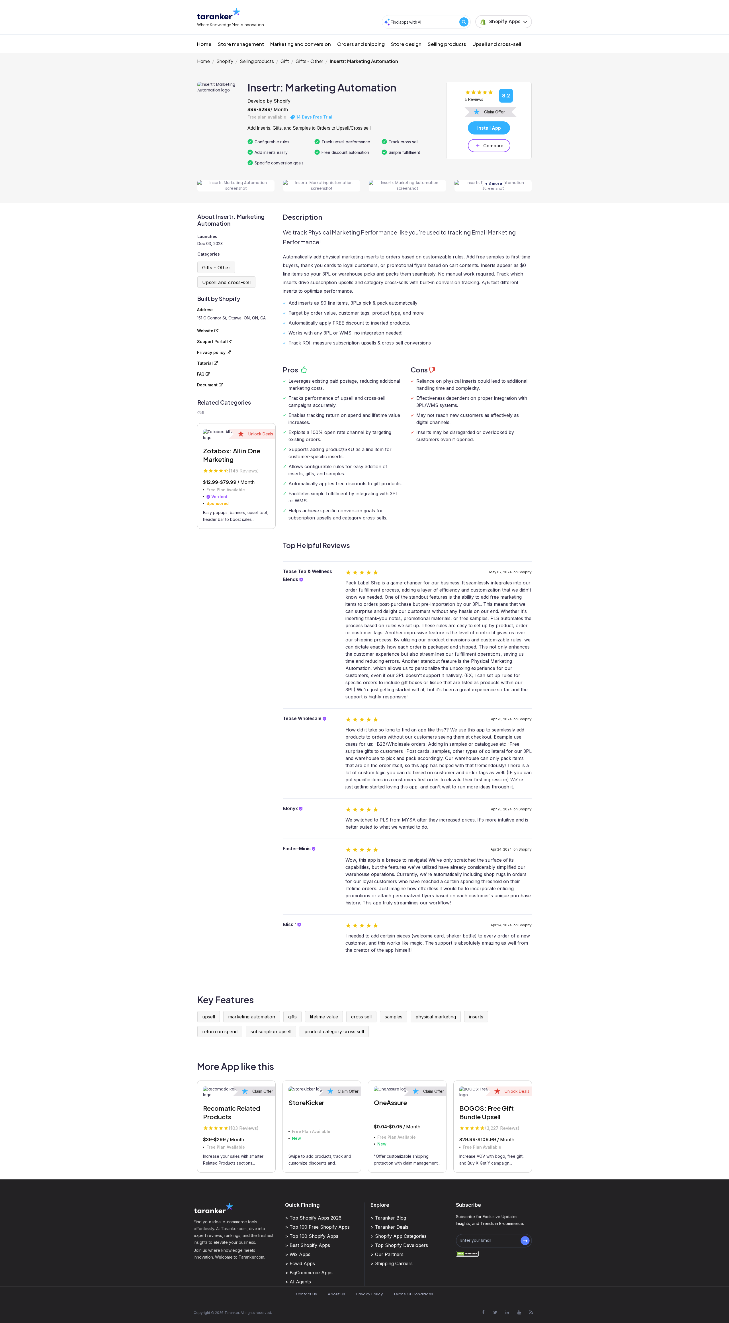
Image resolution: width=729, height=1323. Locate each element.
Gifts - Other (309, 61)
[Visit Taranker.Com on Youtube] (519, 1312)
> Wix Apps (297, 1254)
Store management (241, 44)
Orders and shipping (361, 44)
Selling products (447, 44)
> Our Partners (387, 1254)
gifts (292, 1017)
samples (393, 1017)
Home (204, 44)
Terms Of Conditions (413, 1294)
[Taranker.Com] (218, 13)
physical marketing (435, 1017)
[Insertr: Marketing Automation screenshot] (236, 186)
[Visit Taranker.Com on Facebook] (483, 1312)
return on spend (219, 1031)
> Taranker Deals (389, 1227)
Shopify (224, 61)
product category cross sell (334, 1031)
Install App (489, 128)
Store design (406, 44)
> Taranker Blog (388, 1218)
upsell (208, 1017)
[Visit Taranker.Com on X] (495, 1312)
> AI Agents (298, 1282)
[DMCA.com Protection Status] (467, 1253)
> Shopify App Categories (398, 1236)
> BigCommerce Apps (309, 1272)
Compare (493, 145)
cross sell (361, 1017)
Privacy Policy (369, 1294)
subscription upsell (271, 1031)
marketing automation (251, 1017)
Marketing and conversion (300, 44)
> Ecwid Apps (300, 1263)
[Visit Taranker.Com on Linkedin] (507, 1312)
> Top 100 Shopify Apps (311, 1236)
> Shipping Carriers (391, 1263)
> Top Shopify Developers (399, 1245)
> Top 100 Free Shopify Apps (317, 1227)
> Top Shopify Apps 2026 (313, 1218)
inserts (476, 1017)
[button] (503, 21)
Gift (284, 61)
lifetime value (324, 1017)
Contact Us (306, 1294)
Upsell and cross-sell (496, 44)
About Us (336, 1294)
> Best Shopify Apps (307, 1245)
